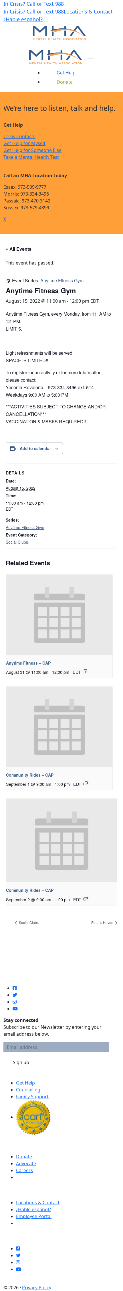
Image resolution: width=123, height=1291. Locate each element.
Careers (24, 1170)
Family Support (32, 1096)
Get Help (25, 1083)
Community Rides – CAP (29, 775)
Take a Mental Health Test (31, 157)
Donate (24, 1156)
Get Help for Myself (24, 143)
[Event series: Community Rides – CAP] (86, 783)
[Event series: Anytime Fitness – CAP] (85, 671)
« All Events (18, 249)
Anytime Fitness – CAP (28, 663)
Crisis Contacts (19, 136)
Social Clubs (17, 542)
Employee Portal (33, 1216)
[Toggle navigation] (90, 57)
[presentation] (59, 615)
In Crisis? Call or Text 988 (33, 3)
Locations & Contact (88, 11)
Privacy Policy (36, 1287)
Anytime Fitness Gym (25, 527)
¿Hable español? (23, 19)
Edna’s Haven (102, 922)
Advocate (26, 1163)
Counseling (28, 1090)
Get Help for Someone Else (32, 150)
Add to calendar (35, 448)
